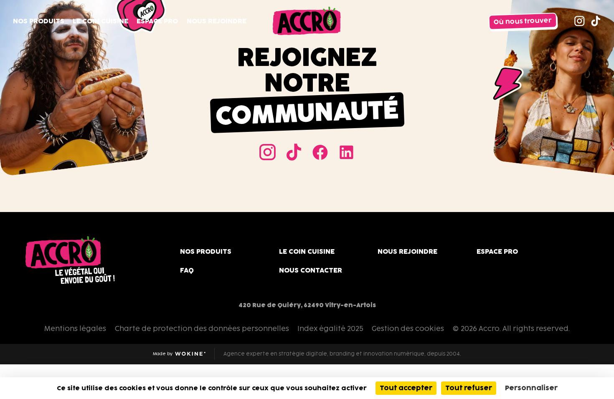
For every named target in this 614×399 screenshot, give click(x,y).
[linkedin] (346, 152)
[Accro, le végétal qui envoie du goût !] (307, 21)
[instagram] (579, 21)
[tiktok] (595, 21)
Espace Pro (157, 21)
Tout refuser (468, 388)
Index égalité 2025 (330, 328)
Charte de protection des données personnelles (202, 328)
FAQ (187, 270)
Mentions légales (75, 328)
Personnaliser (531, 388)
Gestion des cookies (408, 328)
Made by (172, 354)
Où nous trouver (523, 21)
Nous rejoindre (216, 21)
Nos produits (38, 21)
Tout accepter (406, 388)
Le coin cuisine (100, 21)
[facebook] (320, 152)
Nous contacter (310, 270)
